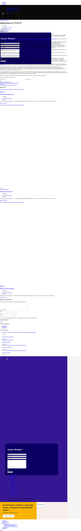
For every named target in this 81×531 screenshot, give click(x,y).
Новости (7, 20)
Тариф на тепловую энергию (7, 288)
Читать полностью (3, 103)
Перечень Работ (14, 486)
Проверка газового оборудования (7, 336)
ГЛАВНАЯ (2, 19)
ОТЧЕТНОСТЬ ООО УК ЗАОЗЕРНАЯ (14, 9)
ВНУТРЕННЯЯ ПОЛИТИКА (12, 10)
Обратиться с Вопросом (11, 444)
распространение (9, 41)
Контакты (13, 477)
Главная (12, 480)
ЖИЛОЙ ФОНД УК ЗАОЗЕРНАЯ (13, 7)
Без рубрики (4, 326)
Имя (1, 311)
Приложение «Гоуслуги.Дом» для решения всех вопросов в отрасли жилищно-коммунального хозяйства (19, 332)
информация (6, 82)
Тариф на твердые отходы (6, 191)
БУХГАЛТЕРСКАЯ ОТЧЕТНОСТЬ (11, 526)
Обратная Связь (14, 494)
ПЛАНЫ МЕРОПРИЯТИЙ (12, 8)
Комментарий (3, 309)
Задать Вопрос (14, 476)
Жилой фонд (13, 483)
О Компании (13, 481)
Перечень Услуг (14, 487)
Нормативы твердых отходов (7, 94)
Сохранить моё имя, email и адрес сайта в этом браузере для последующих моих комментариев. (19, 317)
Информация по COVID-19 (6, 342)
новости (10, 82)
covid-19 (1, 82)
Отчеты (12, 489)
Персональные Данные (15, 492)
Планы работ (13, 488)
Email (1, 313)
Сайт (1, 315)
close (1, 321)
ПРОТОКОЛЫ (9, 11)
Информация (7, 19)
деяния (28, 45)
